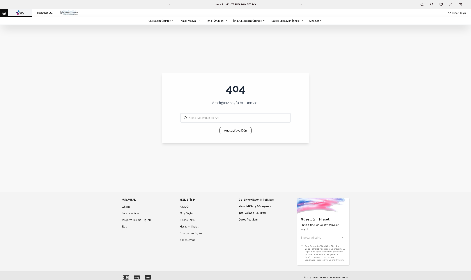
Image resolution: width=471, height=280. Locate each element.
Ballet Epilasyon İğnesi (286, 20)
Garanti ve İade (130, 213)
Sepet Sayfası (188, 239)
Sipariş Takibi (187, 219)
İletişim (125, 206)
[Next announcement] (301, 4)
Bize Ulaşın (459, 13)
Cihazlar (314, 20)
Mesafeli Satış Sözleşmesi (254, 206)
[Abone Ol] (342, 237)
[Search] (422, 4)
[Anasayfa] (4, 13)
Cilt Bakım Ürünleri (159, 20)
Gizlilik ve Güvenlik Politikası (256, 199)
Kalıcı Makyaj (188, 20)
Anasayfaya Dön (235, 130)
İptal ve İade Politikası (252, 212)
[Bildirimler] (432, 4)
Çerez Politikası (248, 219)
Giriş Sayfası (187, 213)
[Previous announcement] (169, 4)
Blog (124, 226)
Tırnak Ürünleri (215, 20)
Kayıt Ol (184, 206)
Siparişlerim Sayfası (191, 233)
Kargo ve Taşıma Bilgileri (136, 219)
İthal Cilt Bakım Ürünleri (247, 20)
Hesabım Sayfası (189, 226)
